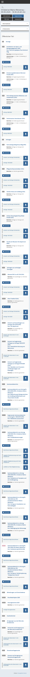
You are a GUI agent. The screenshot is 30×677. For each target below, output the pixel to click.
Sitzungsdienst (22, 673)
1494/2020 (7, 199)
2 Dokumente (6, 29)
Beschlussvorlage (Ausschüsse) (10, 409)
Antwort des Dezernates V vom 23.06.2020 (10, 426)
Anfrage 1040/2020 (7, 292)
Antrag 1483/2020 (7, 66)
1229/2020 (7, 486)
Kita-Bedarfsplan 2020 (14, 597)
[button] (25, 67)
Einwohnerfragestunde (13, 650)
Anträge (8, 41)
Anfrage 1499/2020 (7, 261)
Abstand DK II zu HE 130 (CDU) (16, 274)
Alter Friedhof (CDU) (13, 298)
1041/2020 (7, 306)
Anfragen (8, 139)
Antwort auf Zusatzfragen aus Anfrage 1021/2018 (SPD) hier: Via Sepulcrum (16, 324)
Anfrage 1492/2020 (7, 162)
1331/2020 (7, 512)
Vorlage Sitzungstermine (9, 609)
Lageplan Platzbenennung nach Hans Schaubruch (12, 456)
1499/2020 (7, 251)
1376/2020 (7, 535)
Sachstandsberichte (12, 384)
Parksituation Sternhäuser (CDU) (16, 118)
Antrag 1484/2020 (7, 89)
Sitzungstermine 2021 (14, 602)
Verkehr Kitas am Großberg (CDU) (16, 191)
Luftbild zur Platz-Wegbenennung (11, 466)
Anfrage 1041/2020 (7, 316)
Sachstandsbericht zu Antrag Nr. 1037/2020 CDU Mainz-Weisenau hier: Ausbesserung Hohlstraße (17, 547)
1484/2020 (7, 85)
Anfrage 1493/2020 (7, 185)
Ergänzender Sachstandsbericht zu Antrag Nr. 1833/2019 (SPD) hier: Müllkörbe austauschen (16, 416)
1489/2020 (7, 129)
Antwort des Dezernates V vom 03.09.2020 (10, 638)
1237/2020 (7, 404)
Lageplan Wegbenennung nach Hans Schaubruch (12, 462)
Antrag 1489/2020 (7, 133)
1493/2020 (7, 175)
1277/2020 (7, 445)
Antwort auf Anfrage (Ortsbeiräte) (11, 157)
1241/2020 (7, 581)
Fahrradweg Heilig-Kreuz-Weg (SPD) (16, 144)
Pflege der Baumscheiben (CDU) (15, 169)
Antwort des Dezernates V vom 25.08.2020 (10, 378)
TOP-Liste (6, 19)
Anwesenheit (18, 19)
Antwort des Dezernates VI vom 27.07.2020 (11, 335)
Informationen (6, 16)
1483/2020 (7, 62)
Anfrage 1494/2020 (7, 209)
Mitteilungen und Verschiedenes (16, 592)
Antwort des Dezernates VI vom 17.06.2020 (11, 356)
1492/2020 (7, 153)
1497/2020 (7, 225)
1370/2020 (7, 555)
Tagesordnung (18, 16)
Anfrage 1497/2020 (7, 235)
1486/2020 (7, 107)
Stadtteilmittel (11, 616)
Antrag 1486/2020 (7, 112)
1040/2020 (7, 282)
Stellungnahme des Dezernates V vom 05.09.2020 (12, 644)
